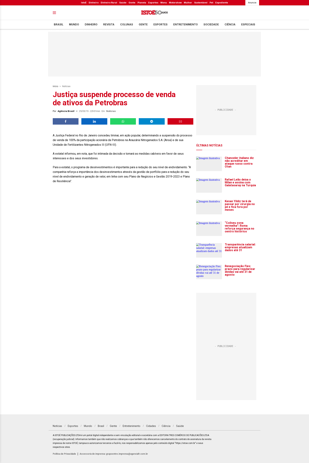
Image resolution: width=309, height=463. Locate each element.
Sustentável (200, 2)
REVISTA (108, 24)
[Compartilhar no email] (180, 121)
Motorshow (175, 2)
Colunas (126, 24)
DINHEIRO (91, 24)
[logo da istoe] (154, 13)
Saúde (122, 2)
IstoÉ (84, 2)
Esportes (153, 2)
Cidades (151, 425)
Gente (132, 2)
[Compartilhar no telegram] (152, 121)
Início (55, 86)
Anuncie (252, 2)
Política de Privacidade (64, 454)
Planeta (142, 2)
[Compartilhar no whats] (123, 121)
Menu (163, 2)
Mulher (188, 2)
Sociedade (211, 24)
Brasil (58, 24)
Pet (211, 2)
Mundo (74, 24)
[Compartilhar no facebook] (66, 121)
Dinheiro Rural (109, 2)
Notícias (66, 86)
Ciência (230, 24)
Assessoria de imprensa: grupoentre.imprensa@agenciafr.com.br (114, 454)
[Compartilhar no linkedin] (94, 121)
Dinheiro (94, 2)
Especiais (248, 24)
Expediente (221, 2)
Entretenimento (185, 24)
